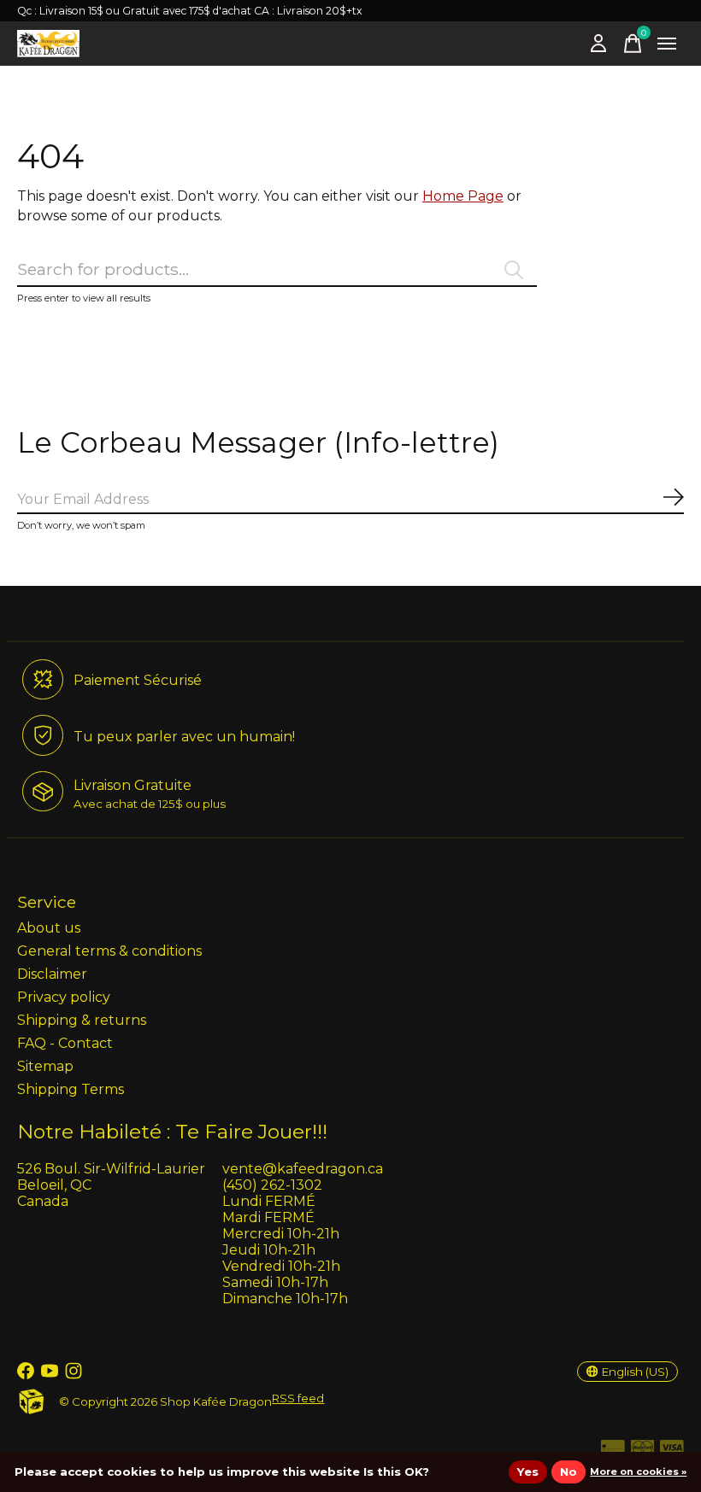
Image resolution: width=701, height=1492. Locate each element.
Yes (528, 1471)
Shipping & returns (81, 1020)
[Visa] (672, 1451)
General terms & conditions (109, 951)
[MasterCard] (643, 1451)
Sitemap (45, 1066)
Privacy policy (63, 997)
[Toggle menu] (667, 43)
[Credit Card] (613, 1451)
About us (48, 928)
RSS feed (298, 1398)
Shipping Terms (70, 1089)
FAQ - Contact (65, 1043)
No (568, 1471)
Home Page (463, 196)
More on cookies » (638, 1471)
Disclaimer (52, 974)
